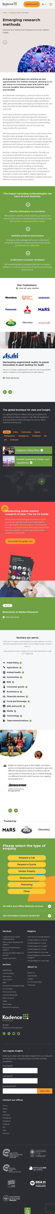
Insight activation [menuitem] (9, 958)
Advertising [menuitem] (7, 970)
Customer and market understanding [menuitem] (11, 938)
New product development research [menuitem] (13, 943)
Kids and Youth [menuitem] (8, 998)
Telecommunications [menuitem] (11, 1007)
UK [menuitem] (4, 1127)
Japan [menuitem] (5, 1109)
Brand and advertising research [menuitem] (11, 949)
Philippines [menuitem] (7, 1118)
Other (26, 891)
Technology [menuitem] (7, 1004)
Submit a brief (32, 4)
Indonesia (26, 432)
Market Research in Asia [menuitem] (37, 943)
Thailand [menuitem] (6, 1124)
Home (5, 13)
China (7, 432)
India (15, 432)
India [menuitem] (4, 1112)
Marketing (26, 884)
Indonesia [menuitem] (6, 1115)
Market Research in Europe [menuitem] (38, 952)
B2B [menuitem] (4, 983)
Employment (27, 878)
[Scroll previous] (10, 810)
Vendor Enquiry (26, 871)
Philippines (9, 436)
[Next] (10, 392)
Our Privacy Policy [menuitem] (35, 982)
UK (45, 436)
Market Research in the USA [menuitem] (38, 961)
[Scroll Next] (16, 810)
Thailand (36, 436)
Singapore (23, 436)
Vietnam (14, 440)
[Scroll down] (5, 42)
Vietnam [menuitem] (6, 1133)
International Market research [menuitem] (39, 937)
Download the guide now (20, 541)
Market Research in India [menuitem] (37, 949)
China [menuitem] (5, 1106)
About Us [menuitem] (31, 973)
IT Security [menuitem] (32, 985)
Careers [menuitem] (30, 979)
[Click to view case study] (27, 340)
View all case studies (29, 288)
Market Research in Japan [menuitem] (37, 946)
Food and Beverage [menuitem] (10, 995)
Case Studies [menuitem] (32, 976)
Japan (37, 432)
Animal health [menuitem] (8, 973)
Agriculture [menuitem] (7, 976)
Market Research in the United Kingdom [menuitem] (39, 956)
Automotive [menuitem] (7, 979)
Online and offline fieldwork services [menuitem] (13, 954)
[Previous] (5, 392)
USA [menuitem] (4, 1130)
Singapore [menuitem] (7, 1121)
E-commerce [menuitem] (8, 989)
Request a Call (27, 858)
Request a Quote (26, 864)
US (5, 440)
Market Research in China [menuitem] (37, 940)
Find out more (12, 378)
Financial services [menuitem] (9, 992)
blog (7, 605)
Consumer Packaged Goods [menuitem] (13, 986)
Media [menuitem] (5, 1001)
